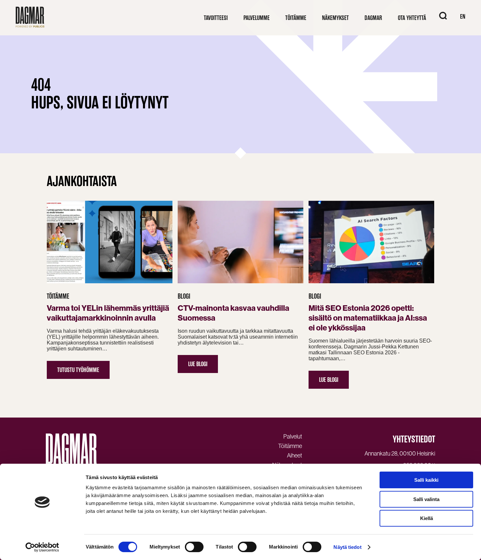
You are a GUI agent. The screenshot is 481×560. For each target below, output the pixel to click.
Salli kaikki (426, 480)
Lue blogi (197, 364)
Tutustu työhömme (78, 370)
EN (462, 16)
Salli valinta (426, 499)
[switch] (194, 547)
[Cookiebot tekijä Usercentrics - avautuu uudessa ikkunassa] (42, 547)
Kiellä (426, 518)
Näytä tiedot (347, 547)
